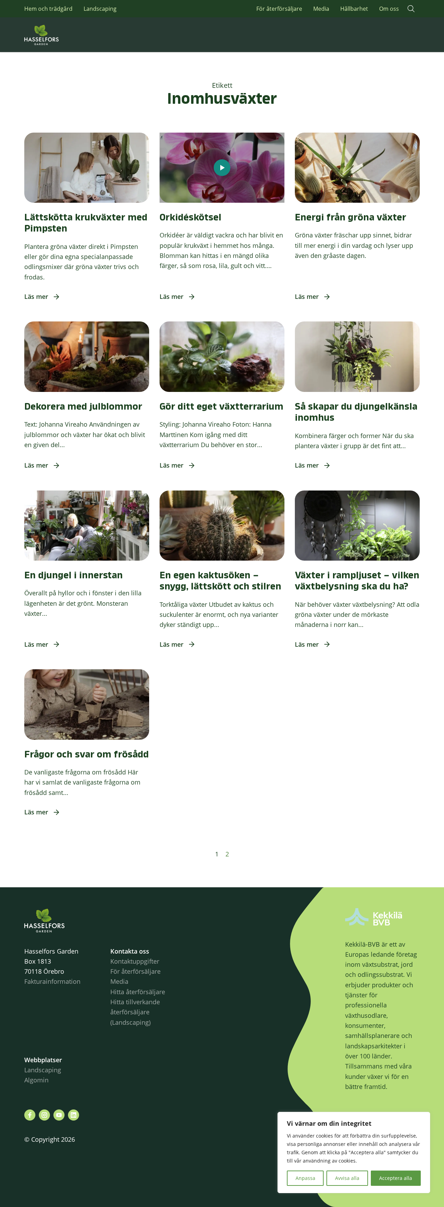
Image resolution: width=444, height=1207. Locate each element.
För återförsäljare (279, 8)
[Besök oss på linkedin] (73, 1115)
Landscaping (100, 8)
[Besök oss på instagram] (44, 1115)
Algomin (36, 1080)
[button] (411, 8)
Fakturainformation (52, 981)
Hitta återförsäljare (137, 992)
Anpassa (305, 1178)
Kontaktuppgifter (134, 961)
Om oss (389, 8)
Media (321, 8)
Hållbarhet (354, 8)
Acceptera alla (395, 1178)
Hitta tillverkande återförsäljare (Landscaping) (135, 1012)
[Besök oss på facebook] (29, 1115)
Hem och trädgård (48, 8)
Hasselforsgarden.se (52, 34)
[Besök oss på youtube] (59, 1115)
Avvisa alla (347, 1178)
